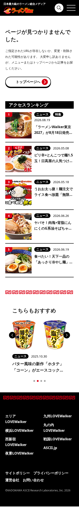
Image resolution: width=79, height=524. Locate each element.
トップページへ (28, 81)
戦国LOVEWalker (57, 439)
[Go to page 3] (41, 381)
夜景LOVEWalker (19, 453)
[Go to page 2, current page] (38, 381)
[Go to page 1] (34, 381)
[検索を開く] (59, 8)
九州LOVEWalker (57, 416)
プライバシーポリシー (50, 473)
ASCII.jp (50, 447)
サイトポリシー (17, 473)
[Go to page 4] (45, 381)
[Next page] (66, 335)
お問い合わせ (33, 480)
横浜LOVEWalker (19, 430)
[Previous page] (12, 335)
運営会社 (12, 480)
